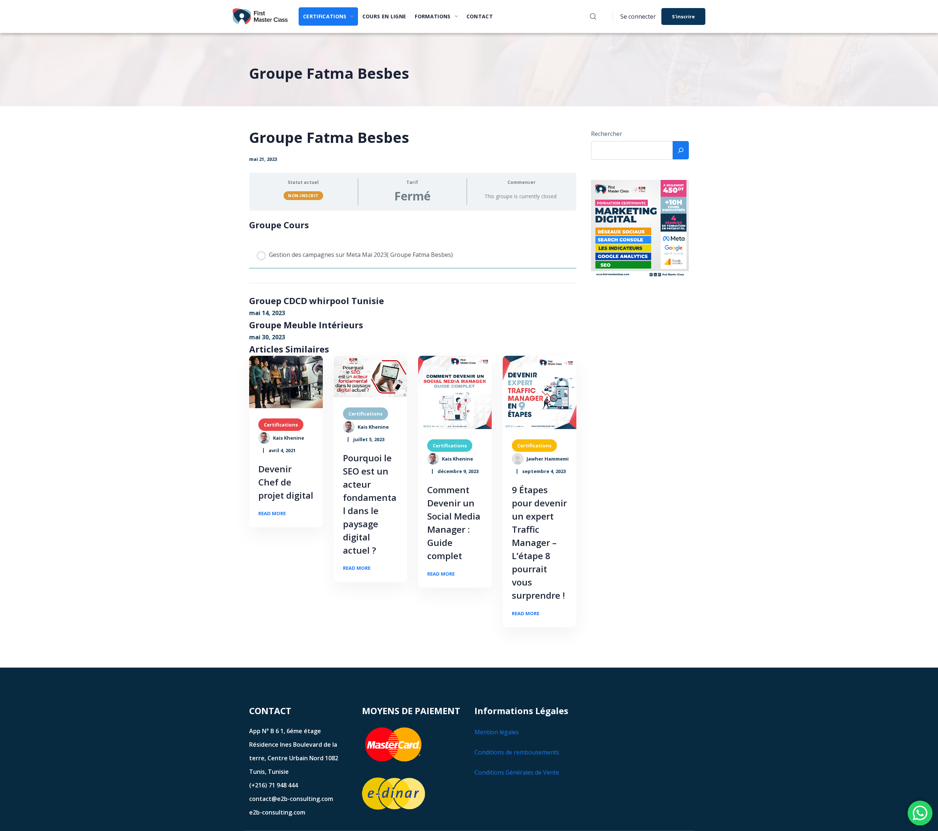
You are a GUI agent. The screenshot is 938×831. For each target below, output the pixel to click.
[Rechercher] (681, 150)
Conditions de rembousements (516, 752)
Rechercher (606, 134)
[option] (286, 382)
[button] (593, 16)
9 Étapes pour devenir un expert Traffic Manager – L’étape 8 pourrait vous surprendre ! (539, 542)
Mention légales (496, 732)
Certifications (281, 424)
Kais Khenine (288, 438)
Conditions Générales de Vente (516, 772)
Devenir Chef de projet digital (285, 482)
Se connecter (638, 16)
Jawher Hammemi (548, 458)
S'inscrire (683, 16)
